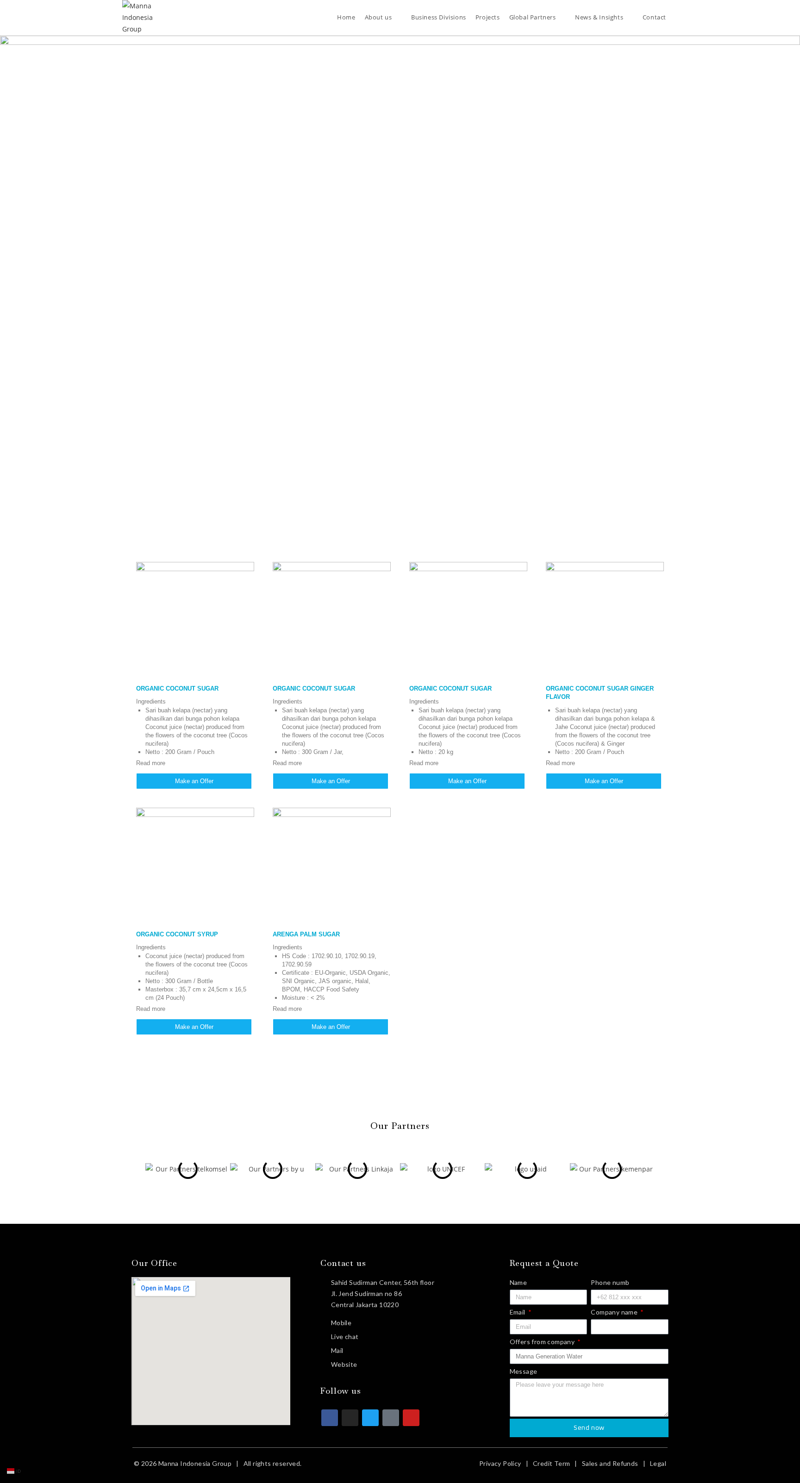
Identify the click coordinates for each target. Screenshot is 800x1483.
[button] (134, 1169)
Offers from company (543, 1342)
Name (518, 1282)
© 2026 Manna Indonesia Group (182, 1463)
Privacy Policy (500, 1463)
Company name (615, 1312)
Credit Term (551, 1463)
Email (518, 1312)
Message (524, 1371)
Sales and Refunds (610, 1463)
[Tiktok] (390, 1417)
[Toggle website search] (678, 17)
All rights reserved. (273, 1463)
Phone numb (610, 1282)
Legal (658, 1463)
